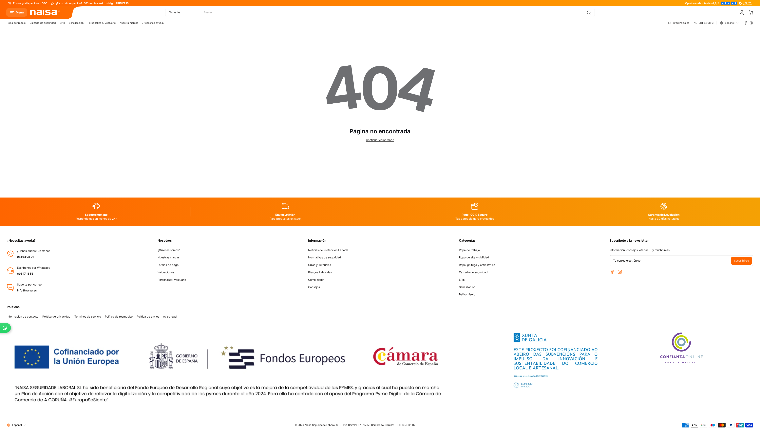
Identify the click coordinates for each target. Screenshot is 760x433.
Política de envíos (148, 316)
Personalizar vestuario (172, 279)
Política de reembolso (119, 316)
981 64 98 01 (25, 256)
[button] (16, 12)
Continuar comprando (380, 140)
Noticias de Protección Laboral (328, 250)
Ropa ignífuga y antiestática (477, 265)
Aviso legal (170, 316)
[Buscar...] (589, 12)
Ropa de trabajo (16, 22)
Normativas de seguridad (324, 257)
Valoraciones (166, 272)
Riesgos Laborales (320, 272)
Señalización (76, 22)
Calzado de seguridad (43, 22)
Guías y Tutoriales (319, 265)
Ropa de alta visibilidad (474, 257)
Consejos (314, 287)
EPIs (62, 22)
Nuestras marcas (169, 257)
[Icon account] (741, 12)
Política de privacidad (56, 316)
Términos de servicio (87, 316)
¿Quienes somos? (169, 250)
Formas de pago (168, 265)
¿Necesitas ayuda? (153, 22)
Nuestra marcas (129, 22)
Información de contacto (22, 316)
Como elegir (316, 279)
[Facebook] (745, 23)
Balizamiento (467, 294)
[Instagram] (751, 23)
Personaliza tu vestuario (101, 22)
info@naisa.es (27, 290)
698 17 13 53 (25, 273)
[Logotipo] (45, 12)
